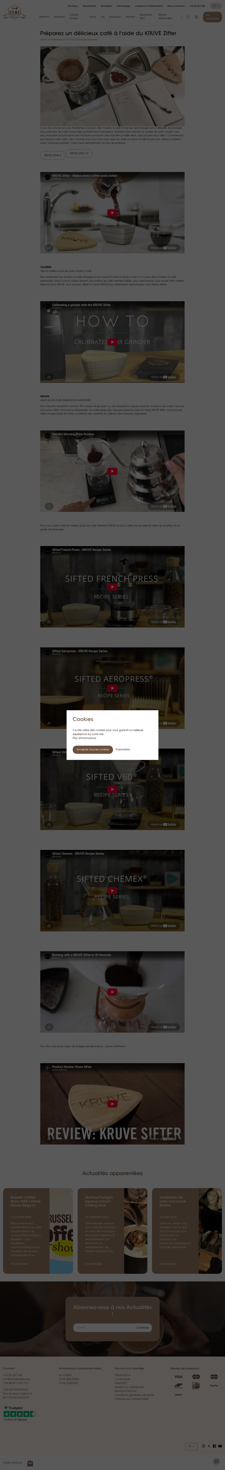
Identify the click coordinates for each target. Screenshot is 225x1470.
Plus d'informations (84, 738)
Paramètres (123, 749)
